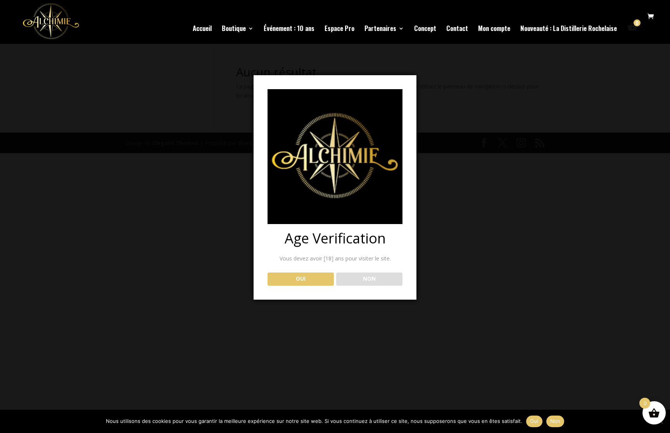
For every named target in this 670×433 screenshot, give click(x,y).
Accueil (202, 29)
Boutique (234, 29)
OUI (301, 278)
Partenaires (380, 29)
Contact (457, 29)
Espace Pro (339, 29)
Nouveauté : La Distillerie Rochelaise (568, 29)
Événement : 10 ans (289, 29)
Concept (425, 29)
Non (555, 421)
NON (369, 278)
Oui (534, 421)
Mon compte (494, 29)
